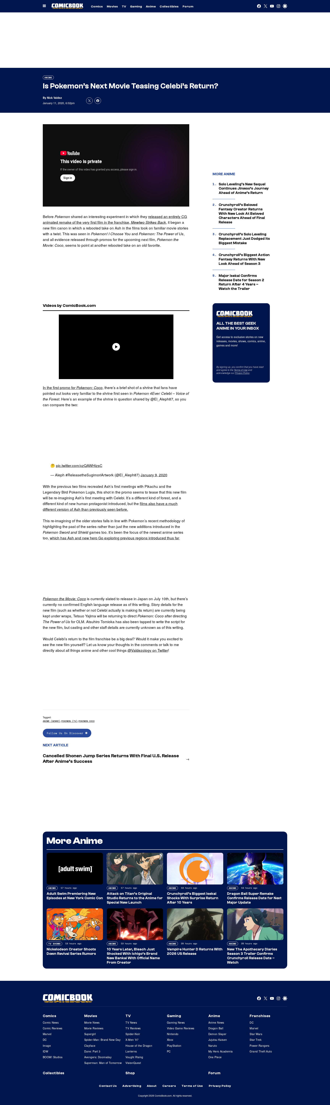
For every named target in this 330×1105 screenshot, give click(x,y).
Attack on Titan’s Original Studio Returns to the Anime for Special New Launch (135, 898)
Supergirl (90, 1034)
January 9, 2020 (154, 474)
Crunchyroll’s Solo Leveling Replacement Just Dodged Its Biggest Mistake (244, 238)
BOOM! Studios (52, 1057)
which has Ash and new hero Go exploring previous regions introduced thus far (114, 537)
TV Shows (54, 943)
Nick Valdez (54, 98)
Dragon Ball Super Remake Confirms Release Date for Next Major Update (254, 898)
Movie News (92, 1022)
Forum (188, 6)
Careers (169, 1086)
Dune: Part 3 (92, 1051)
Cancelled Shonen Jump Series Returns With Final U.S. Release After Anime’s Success (111, 758)
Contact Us (108, 1086)
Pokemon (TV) (69, 721)
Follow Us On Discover (66, 733)
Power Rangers (259, 1045)
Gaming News (176, 1022)
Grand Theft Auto (261, 1051)
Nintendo (172, 1034)
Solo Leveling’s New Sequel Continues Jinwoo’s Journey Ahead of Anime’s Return (244, 188)
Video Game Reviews (180, 1028)
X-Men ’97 (131, 1040)
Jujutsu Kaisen (217, 1040)
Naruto (212, 1045)
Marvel (47, 1034)
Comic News (51, 1022)
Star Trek (255, 1040)
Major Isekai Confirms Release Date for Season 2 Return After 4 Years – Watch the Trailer (241, 282)
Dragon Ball (215, 1028)
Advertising (131, 1086)
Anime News (216, 1022)
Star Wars (256, 1034)
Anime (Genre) (51, 721)
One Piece (215, 1057)
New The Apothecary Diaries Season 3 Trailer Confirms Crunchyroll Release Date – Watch (252, 955)
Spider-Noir (132, 1034)
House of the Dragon (138, 1045)
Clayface (89, 1045)
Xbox (170, 1040)
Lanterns (131, 1051)
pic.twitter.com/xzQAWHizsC (79, 465)
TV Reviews (133, 1028)
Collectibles (169, 6)
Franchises (260, 1016)
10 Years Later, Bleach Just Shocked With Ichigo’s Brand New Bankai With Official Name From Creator (133, 955)
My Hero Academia (220, 1051)
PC (169, 1051)
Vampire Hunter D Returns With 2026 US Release (194, 951)
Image (47, 1045)
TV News (131, 1022)
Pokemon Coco (86, 721)
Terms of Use (240, 369)
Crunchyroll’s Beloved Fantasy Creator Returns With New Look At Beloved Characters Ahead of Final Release (242, 213)
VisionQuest (133, 1063)
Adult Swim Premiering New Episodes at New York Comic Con (75, 896)
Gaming (136, 6)
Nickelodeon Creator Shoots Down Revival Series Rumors (71, 951)
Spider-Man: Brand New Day (102, 1040)
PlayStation (174, 1045)
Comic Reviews (52, 1028)
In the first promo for (73, 387)
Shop (130, 1073)
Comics (97, 6)
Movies (112, 6)
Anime (151, 6)
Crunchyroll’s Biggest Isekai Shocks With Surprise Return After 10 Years (192, 898)
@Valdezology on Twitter (148, 650)
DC (45, 1040)
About (151, 1086)
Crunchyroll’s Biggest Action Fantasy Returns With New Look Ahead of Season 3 (244, 259)
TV (124, 6)
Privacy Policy (242, 373)
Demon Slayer (217, 1034)
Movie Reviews (93, 1028)
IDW (45, 1051)
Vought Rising (134, 1057)
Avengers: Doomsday (98, 1057)
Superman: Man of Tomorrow (103, 1063)
